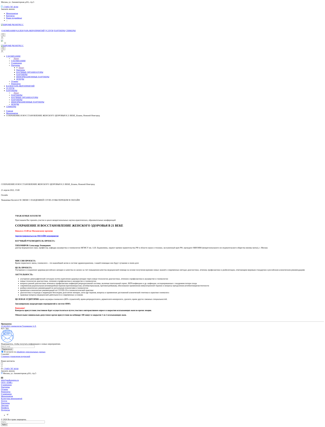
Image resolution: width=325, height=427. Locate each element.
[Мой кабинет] (2, 38)
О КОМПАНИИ (8, 31)
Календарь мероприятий (11, 398)
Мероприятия (7, 396)
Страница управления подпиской (15, 356)
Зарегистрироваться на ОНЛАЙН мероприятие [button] (37, 236)
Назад (16, 58)
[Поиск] (3, 35)
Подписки (5, 410)
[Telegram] (7, 415)
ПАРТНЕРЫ (59, 31)
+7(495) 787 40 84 (10, 7)
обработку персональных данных (31, 352)
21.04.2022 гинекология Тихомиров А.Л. (18, 326)
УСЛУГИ (49, 31)
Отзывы (4, 389)
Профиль (5, 408)
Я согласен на (24, 352)
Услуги (4, 401)
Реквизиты (5, 392)
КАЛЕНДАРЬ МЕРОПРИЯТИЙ (30, 31)
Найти (4, 425)
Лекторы (5, 405)
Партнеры (20, 70)
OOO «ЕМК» (7, 382)
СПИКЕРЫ (71, 31)
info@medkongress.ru (10, 380)
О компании (6, 385)
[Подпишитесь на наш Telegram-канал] (2, 41)
